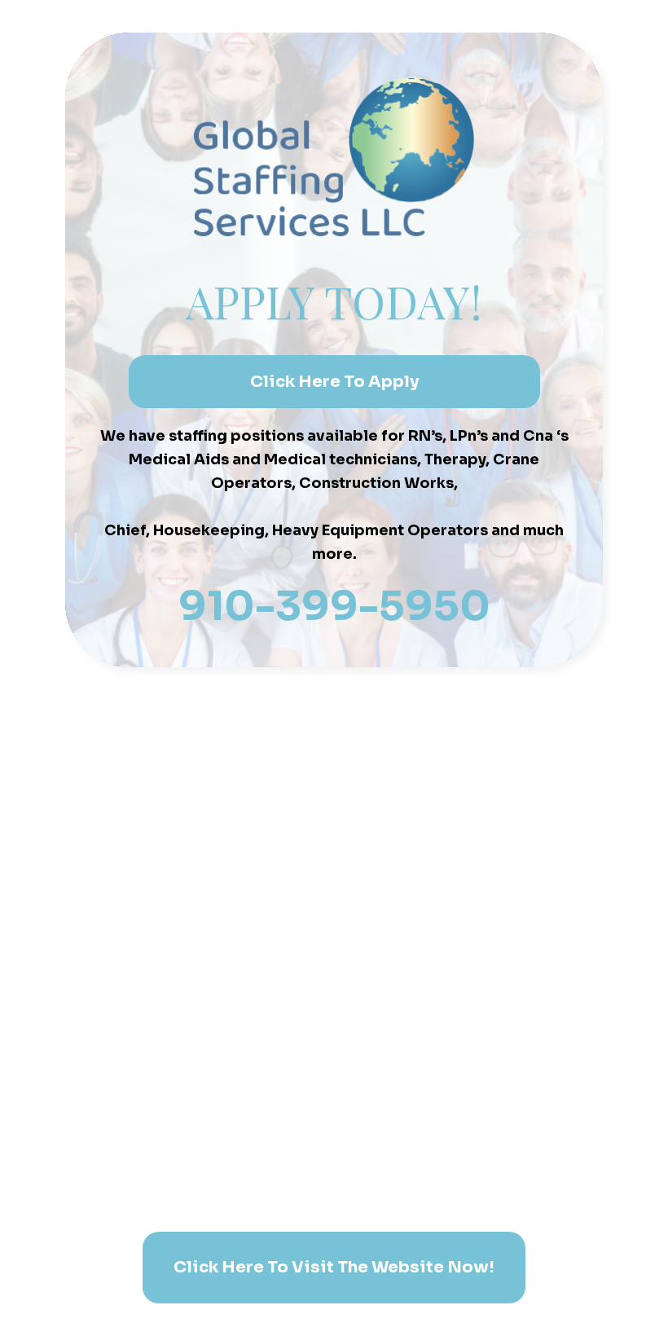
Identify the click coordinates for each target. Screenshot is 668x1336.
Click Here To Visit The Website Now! (334, 1267)
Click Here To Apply (334, 381)
